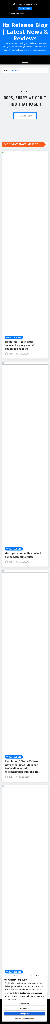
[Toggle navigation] (25, 60)
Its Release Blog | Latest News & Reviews (25, 31)
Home (6, 70)
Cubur (11, 354)
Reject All (24, 1008)
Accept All (24, 1013)
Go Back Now (26, 116)
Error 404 (16, 70)
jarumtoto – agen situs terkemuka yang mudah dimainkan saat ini (19, 345)
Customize (24, 1003)
